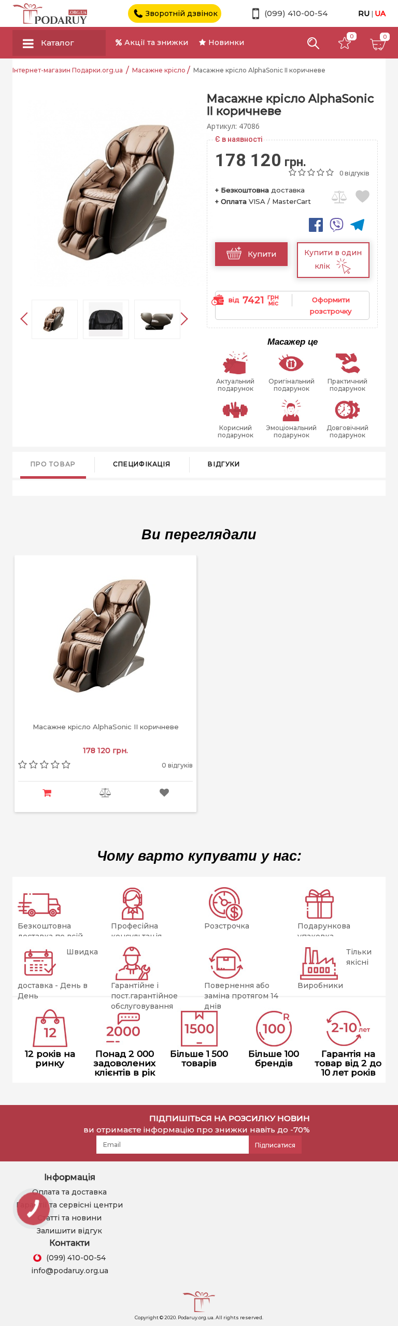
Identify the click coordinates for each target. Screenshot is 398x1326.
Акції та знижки (156, 42)
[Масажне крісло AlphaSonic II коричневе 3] (157, 319)
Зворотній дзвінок (182, 13)
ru (365, 13)
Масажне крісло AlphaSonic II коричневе (106, 727)
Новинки (226, 42)
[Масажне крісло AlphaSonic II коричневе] (120, 193)
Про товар (53, 464)
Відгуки (224, 464)
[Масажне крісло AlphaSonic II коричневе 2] (106, 319)
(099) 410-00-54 (296, 13)
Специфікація (142, 464)
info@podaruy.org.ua (69, 1270)
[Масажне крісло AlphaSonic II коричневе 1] (55, 319)
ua (380, 13)
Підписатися (275, 1145)
